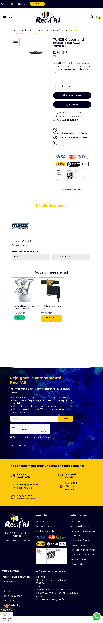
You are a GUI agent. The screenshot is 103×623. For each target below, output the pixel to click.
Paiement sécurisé (80, 540)
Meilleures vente (45, 531)
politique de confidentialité (37, 437)
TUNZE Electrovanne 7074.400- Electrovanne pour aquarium (51, 307)
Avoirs (5, 586)
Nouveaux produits (46, 526)
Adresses (6, 591)
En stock (16, 245)
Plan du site (77, 564)
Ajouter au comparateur (69, 116)
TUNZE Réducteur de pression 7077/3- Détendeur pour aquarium (24, 307)
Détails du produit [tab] (51, 206)
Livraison (75, 521)
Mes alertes (8, 600)
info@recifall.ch (60, 599)
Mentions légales (80, 526)
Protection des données (83, 550)
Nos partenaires (79, 545)
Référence (17, 241)
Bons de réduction (12, 596)
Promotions (42, 521)
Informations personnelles (16, 577)
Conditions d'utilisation (83, 531)
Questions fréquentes (82, 554)
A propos (75, 535)
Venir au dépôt (79, 559)
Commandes (9, 581)
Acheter (73, 104)
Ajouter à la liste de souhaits (71, 112)
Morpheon (25, 541)
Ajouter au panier (72, 95)
